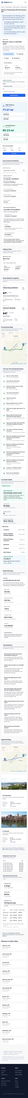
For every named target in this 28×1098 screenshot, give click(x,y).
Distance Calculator (5, 1081)
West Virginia (16, 7)
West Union (6, 258)
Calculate (14, 153)
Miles (19, 148)
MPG (11, 148)
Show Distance (14, 95)
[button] (5, 348)
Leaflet (13, 363)
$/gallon (4, 148)
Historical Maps (18, 1074)
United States (8, 7)
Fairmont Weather (9, 308)
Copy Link (20, 54)
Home (2, 7)
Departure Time (6, 168)
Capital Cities (4, 1074)
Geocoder (3, 1083)
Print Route (17, 58)
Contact (17, 1087)
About (16, 1081)
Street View (4, 1085)
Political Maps (18, 1072)
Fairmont (6, 831)
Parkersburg (24, 7)
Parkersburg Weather (10, 288)
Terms (16, 1083)
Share (7, 58)
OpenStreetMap (19, 363)
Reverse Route (9, 54)
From (4, 83)
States (2, 1072)
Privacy (17, 1085)
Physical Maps (18, 1070)
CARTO (24, 363)
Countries (3, 1070)
